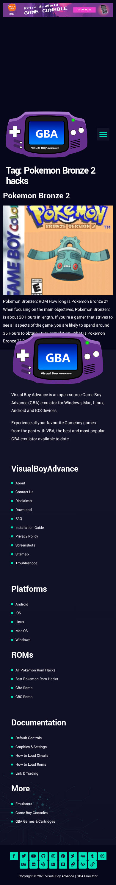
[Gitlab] (83, 864)
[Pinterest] (63, 856)
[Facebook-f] (14, 856)
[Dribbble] (102, 856)
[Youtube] (33, 856)
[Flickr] (33, 864)
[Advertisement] (58, 63)
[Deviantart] (73, 856)
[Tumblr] (92, 856)
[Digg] (83, 856)
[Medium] (53, 864)
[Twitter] (24, 856)
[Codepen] (43, 864)
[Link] (73, 864)
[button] (103, 134)
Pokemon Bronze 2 (36, 195)
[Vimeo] (63, 864)
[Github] (43, 856)
